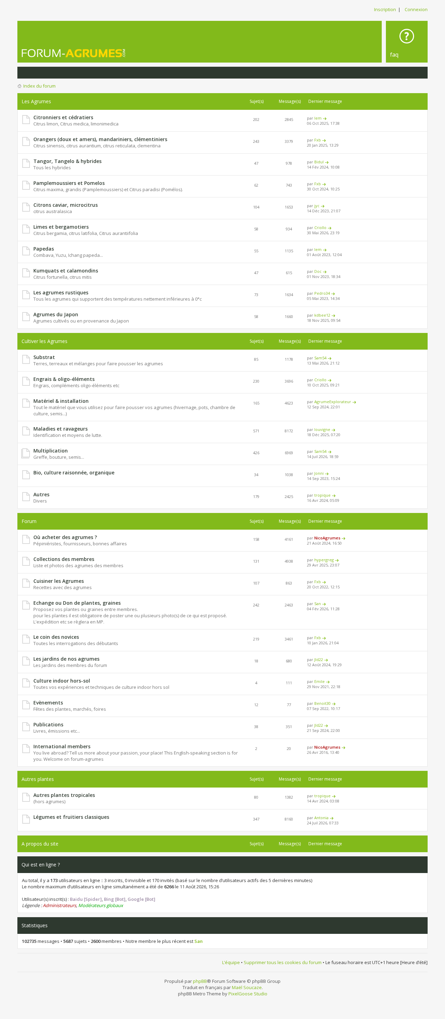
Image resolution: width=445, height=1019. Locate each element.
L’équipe (231, 962)
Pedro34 (322, 293)
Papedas (43, 248)
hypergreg (324, 559)
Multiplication (50, 450)
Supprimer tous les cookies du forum (283, 962)
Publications (48, 724)
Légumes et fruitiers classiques (71, 817)
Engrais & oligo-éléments (64, 379)
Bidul (319, 161)
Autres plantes (38, 779)
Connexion (416, 9)
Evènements (48, 702)
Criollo (320, 227)
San (317, 603)
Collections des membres (63, 559)
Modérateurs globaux (100, 905)
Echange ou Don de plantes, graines (77, 603)
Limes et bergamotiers (61, 226)
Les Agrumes (36, 101)
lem (318, 118)
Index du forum (39, 86)
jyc (316, 205)
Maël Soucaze (247, 987)
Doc (318, 271)
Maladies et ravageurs (60, 428)
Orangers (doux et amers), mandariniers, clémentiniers (100, 139)
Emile (319, 681)
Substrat (44, 357)
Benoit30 (322, 703)
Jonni (319, 473)
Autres (41, 494)
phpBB (200, 981)
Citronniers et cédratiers (63, 117)
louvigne (322, 429)
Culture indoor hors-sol (61, 680)
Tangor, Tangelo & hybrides (67, 161)
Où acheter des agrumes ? (65, 537)
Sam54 (320, 357)
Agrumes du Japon (55, 314)
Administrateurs (59, 905)
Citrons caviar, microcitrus (65, 205)
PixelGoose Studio (247, 994)
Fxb (317, 139)
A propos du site (40, 843)
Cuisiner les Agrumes (58, 581)
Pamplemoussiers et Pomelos (69, 183)
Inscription (385, 9)
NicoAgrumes (327, 537)
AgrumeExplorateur (332, 401)
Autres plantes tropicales (64, 795)
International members (61, 746)
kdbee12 (322, 315)
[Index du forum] (74, 53)
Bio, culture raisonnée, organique (73, 472)
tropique (322, 495)
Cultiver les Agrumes (44, 341)
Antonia (321, 817)
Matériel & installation (61, 401)
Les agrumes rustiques (60, 292)
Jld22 (318, 659)
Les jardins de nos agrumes (66, 658)
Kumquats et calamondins (65, 270)
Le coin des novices (56, 637)
